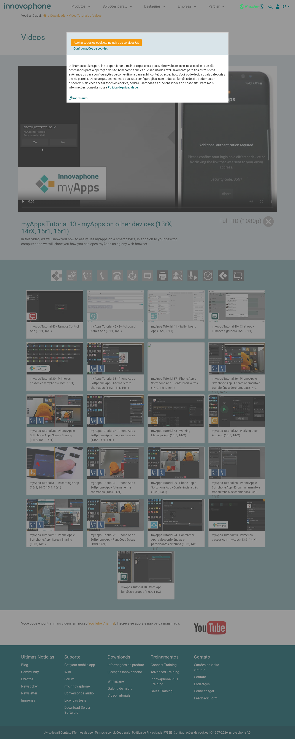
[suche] (271, 6)
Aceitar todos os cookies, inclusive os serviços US (106, 42)
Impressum (79, 98)
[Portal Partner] (277, 6)
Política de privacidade (123, 87)
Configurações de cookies (90, 48)
